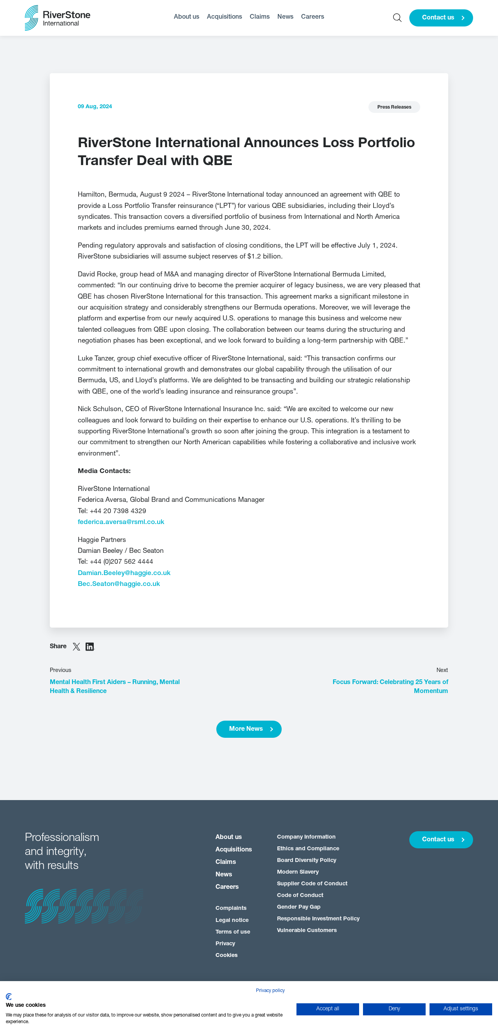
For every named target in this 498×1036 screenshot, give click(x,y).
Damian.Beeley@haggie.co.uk (124, 573)
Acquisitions (224, 17)
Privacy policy (270, 991)
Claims (260, 17)
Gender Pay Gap (299, 907)
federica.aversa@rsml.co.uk (121, 522)
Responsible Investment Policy (318, 919)
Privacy (225, 944)
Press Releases (394, 107)
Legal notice (232, 920)
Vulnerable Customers (307, 931)
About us (186, 17)
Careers (312, 17)
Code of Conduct (300, 896)
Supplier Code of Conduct (312, 884)
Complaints (231, 908)
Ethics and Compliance (308, 849)
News (285, 17)
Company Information (306, 837)
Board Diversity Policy (306, 861)
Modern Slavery (298, 872)
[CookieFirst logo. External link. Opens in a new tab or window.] (9, 996)
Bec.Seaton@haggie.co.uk (119, 584)
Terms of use (233, 932)
